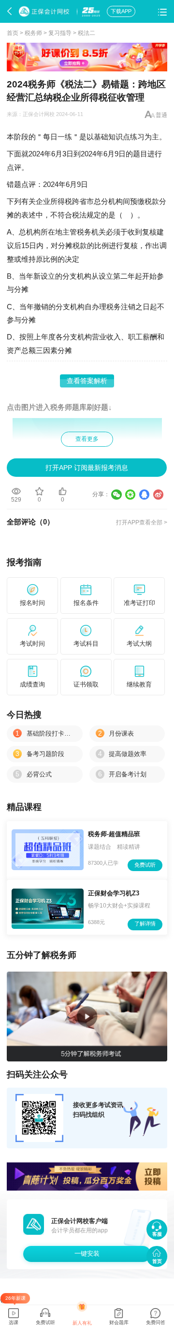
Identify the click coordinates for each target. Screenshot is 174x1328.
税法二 (86, 33)
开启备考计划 (122, 774)
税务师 (33, 33)
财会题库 (119, 1322)
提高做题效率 (122, 753)
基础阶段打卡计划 (46, 733)
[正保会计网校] (45, 11)
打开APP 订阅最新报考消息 (87, 467)
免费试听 (145, 865)
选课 (13, 1322)
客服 (157, 1234)
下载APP (121, 11)
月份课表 (116, 733)
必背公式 (33, 774)
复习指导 (60, 33)
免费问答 (155, 1322)
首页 (12, 33)
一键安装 (87, 1253)
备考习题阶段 (39, 753)
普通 (161, 115)
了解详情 (145, 923)
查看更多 (87, 439)
